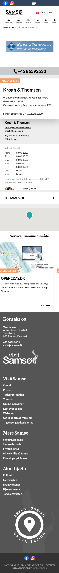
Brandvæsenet (11, 484)
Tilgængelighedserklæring (18, 422)
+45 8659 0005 (11, 342)
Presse (7, 389)
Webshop (8, 413)
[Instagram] (11, 3)
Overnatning (8, 22)
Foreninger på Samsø (15, 458)
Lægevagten (10, 479)
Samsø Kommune (13, 439)
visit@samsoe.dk (12, 345)
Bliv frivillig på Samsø (15, 453)
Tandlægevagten (12, 493)
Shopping (37, 22)
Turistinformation (13, 394)
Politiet (7, 475)
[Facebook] (5, 3)
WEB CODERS (40, 568)
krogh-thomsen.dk (14, 130)
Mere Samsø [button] (35, 3)
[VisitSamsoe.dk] (14, 12)
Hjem (5, 27)
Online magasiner (13, 403)
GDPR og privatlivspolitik (17, 417)
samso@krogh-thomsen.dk (18, 127)
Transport (8, 399)
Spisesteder (19, 22)
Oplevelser (28, 22)
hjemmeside (15, 198)
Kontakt (7, 385)
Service (46, 22)
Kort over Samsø (12, 408)
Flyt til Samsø (11, 448)
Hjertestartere (11, 489)
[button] (29, 215)
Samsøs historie (12, 444)
